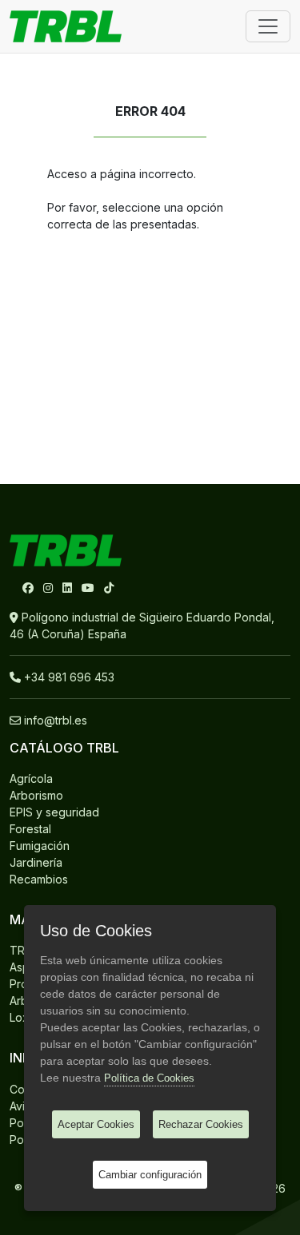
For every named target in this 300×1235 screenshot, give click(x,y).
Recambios (39, 879)
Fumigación (40, 845)
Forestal (30, 829)
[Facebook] (29, 587)
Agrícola (31, 778)
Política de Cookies (149, 1078)
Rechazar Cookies (200, 1124)
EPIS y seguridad (54, 812)
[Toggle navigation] (268, 26)
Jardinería (36, 862)
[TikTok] (109, 587)
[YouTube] (90, 587)
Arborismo (36, 795)
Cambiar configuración (150, 1175)
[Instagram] (49, 587)
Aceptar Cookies (96, 1124)
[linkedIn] (68, 587)
